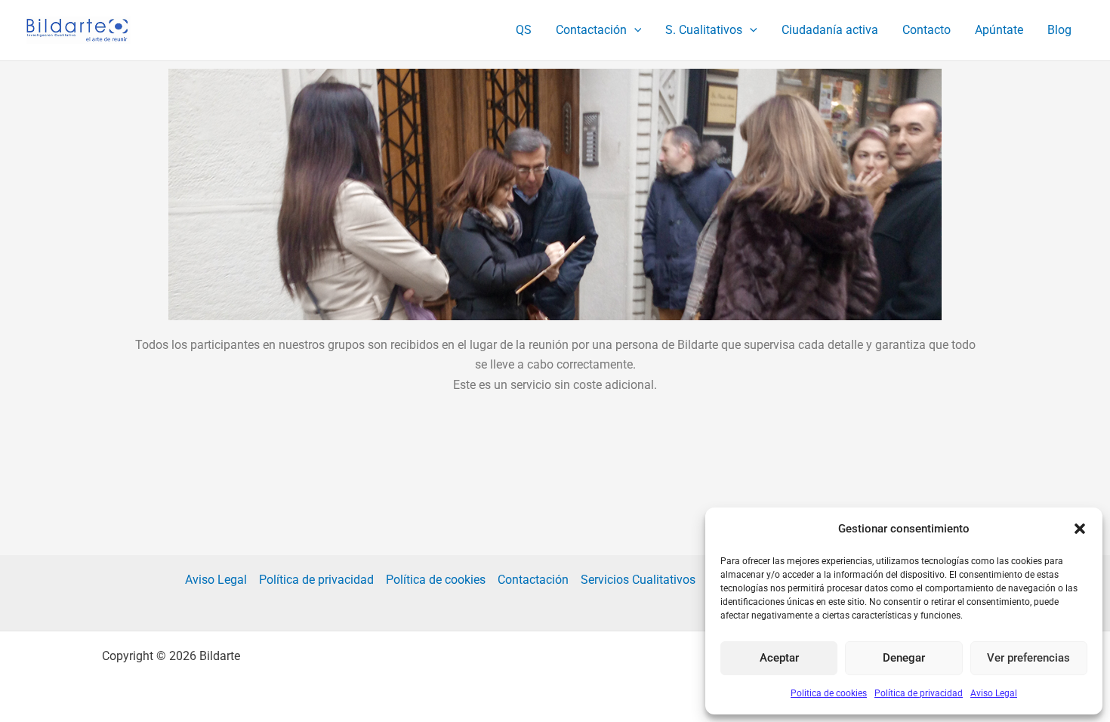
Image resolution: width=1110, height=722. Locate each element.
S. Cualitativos (703, 30)
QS (524, 30)
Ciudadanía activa (830, 30)
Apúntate (999, 30)
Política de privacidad (918, 693)
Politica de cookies (829, 693)
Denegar (904, 658)
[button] (1079, 528)
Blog (1059, 30)
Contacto (926, 30)
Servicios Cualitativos (638, 579)
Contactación (591, 30)
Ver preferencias (1028, 658)
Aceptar (779, 658)
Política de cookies (436, 579)
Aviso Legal (993, 693)
